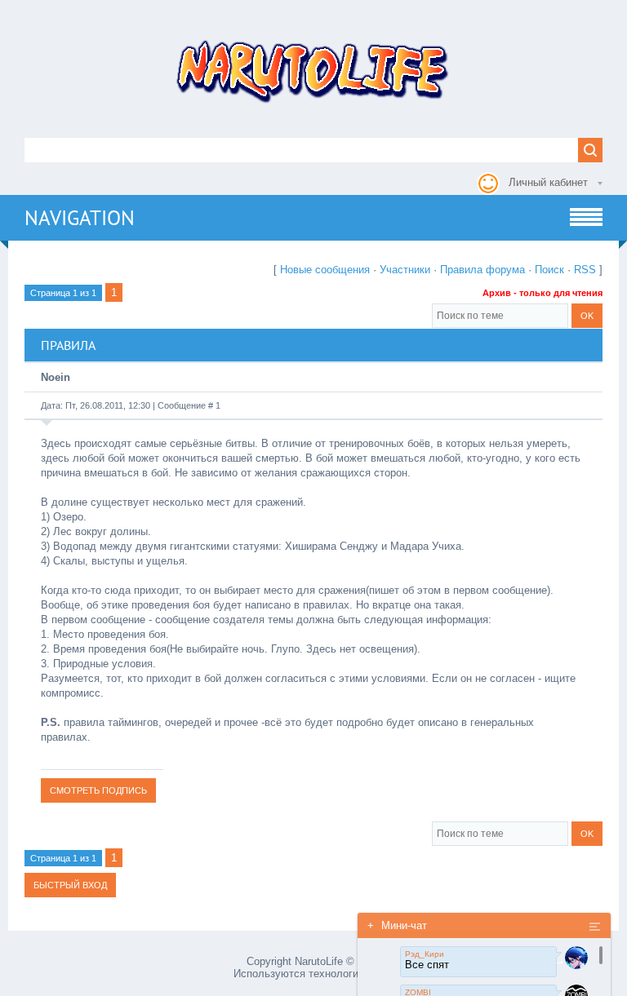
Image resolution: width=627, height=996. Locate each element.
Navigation (79, 218)
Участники (405, 269)
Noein (55, 377)
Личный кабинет (548, 182)
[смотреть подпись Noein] (98, 790)
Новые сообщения (325, 269)
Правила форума (482, 269)
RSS (585, 269)
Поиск (549, 269)
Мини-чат (397, 925)
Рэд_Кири (424, 954)
